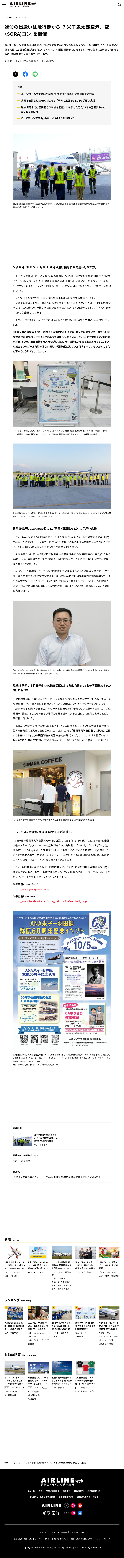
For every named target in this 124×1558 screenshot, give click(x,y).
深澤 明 (61, 1387)
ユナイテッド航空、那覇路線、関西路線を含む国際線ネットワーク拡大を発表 (61, 1265)
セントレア (20, 1387)
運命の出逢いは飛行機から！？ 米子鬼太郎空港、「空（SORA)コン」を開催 (46, 1137)
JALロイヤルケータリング (38, 1340)
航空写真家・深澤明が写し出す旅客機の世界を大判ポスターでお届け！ (62, 1380)
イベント (55, 1333)
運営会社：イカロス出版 (23, 1539)
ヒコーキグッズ (11, 1276)
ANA (36, 1145)
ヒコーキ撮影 (33, 1391)
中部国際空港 (10, 1395)
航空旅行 (66, 1491)
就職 (111, 1340)
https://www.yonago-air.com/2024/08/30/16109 (35, 1064)
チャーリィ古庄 (41, 1387)
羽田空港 (79, 1336)
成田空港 (64, 1333)
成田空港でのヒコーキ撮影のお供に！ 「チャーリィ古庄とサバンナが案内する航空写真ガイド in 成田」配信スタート (38, 1380)
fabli (54, 1387)
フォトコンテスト (11, 1391)
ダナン (101, 1272)
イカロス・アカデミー (59, 1532)
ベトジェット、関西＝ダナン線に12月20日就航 (108, 1265)
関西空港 (115, 1276)
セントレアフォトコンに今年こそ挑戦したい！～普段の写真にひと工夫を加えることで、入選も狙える (14, 1380)
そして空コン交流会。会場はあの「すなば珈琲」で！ (48, 118)
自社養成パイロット (107, 1344)
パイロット (103, 1340)
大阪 (53, 1285)
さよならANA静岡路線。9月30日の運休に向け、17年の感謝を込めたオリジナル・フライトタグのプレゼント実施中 (15, 1326)
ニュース (31, 1491)
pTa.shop (74, 1532)
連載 (40, 1491)
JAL (6, 1272)
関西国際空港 (63, 1289)
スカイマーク (80, 1333)
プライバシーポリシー (43, 1539)
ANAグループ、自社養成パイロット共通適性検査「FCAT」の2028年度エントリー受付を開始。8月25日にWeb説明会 (109, 1326)
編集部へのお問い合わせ (87, 1496)
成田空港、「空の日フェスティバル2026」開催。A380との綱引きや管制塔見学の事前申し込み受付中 (62, 1326)
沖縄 (60, 1285)
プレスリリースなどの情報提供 (42, 1496)
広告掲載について (66, 1496)
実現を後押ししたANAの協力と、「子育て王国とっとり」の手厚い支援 (58, 100)
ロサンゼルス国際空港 (61, 1282)
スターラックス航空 (83, 1272)
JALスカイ (32, 1336)
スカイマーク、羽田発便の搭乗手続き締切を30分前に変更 (85, 1325)
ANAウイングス (105, 1336)
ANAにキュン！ (40, 1272)
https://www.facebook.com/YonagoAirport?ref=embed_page (50, 901)
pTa (77, 1387)
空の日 (54, 1336)
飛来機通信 (92, 1491)
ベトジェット (111, 1272)
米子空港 (43, 1145)
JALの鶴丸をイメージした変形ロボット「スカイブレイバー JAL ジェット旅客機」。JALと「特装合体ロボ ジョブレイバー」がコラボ (15, 1265)
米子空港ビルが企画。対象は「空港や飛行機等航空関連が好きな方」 (58, 94)
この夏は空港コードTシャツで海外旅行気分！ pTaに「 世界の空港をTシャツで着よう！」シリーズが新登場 (85, 1380)
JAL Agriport (39, 1333)
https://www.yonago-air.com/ (31, 889)
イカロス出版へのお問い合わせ (81, 1539)
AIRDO (102, 1333)
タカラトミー (15, 1272)
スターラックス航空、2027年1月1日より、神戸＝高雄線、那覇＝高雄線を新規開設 (85, 1265)
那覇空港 (67, 1285)
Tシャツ (84, 1387)
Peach (116, 1336)
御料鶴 (31, 1344)
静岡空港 (14, 1333)
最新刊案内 (79, 1491)
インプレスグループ (103, 1539)
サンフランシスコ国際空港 (61, 1273)
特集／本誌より (52, 1491)
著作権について (60, 1539)
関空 (53, 1289)
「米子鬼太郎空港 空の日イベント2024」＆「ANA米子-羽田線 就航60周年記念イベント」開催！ (57, 1177)
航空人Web (44, 1532)
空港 (91, 1391)
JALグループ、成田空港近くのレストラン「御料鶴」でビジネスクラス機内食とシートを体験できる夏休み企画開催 (38, 1326)
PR (12, 1387)
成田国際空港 (34, 1395)
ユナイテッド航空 (59, 1278)
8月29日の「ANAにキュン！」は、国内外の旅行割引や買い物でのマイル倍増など (38, 1265)
